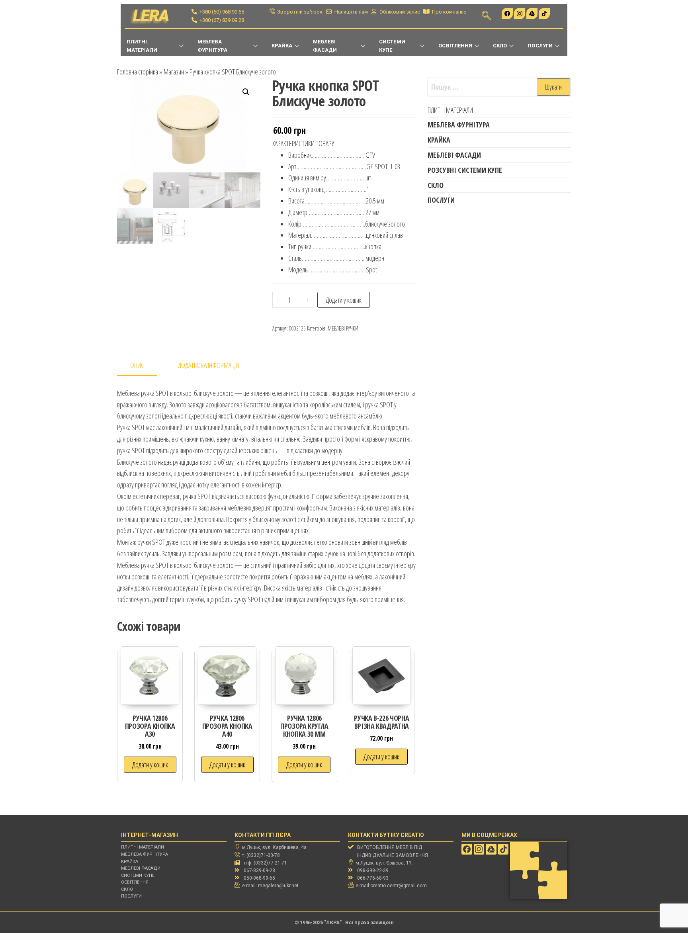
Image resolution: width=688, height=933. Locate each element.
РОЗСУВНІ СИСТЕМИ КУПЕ (465, 170)
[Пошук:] (499, 87)
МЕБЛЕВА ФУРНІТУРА (212, 46)
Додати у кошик (344, 300)
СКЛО (500, 46)
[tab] (143, 366)
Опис (137, 365)
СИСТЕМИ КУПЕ (392, 46)
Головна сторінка (137, 71)
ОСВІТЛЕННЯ (455, 46)
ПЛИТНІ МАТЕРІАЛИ (142, 46)
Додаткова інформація (208, 365)
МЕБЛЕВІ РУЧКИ (343, 328)
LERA (151, 15)
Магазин (174, 71)
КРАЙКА (282, 46)
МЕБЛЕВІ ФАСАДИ (324, 46)
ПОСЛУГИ (540, 46)
